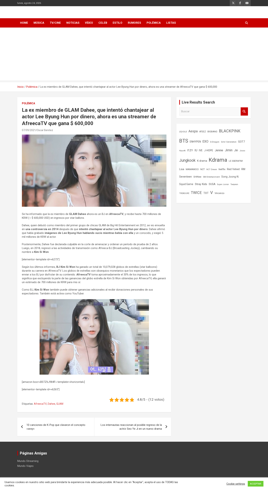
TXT (206, 193)
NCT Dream (211, 169)
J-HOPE (208, 150)
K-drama (202, 160)
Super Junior (223, 184)
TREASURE (184, 193)
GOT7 (241, 141)
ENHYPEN (195, 141)
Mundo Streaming (27, 461)
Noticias (72, 22)
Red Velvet (233, 169)
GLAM (59, 403)
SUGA (212, 184)
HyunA (182, 150)
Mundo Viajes (25, 466)
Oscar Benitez (45, 130)
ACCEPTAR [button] (255, 483)
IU (196, 150)
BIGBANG (212, 131)
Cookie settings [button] (235, 483)
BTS (183, 141)
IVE (201, 150)
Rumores (134, 22)
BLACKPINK (229, 131)
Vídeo (89, 22)
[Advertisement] (134, 54)
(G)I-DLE (183, 131)
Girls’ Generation (228, 142)
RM (243, 169)
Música (39, 22)
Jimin (228, 150)
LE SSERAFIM (236, 161)
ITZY (190, 150)
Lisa (181, 169)
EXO (205, 141)
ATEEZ (202, 131)
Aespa (193, 131)
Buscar (244, 111)
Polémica (154, 22)
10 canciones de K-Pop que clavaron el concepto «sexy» (55, 426)
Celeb (102, 22)
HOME (24, 22)
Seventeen (185, 176)
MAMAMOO (192, 169)
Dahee (51, 403)
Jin (236, 150)
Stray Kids (201, 184)
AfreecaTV (40, 403)
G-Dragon (214, 142)
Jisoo (242, 150)
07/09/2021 (29, 130)
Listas (171, 22)
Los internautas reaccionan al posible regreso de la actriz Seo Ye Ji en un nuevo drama (131, 426)
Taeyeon (234, 184)
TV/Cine (55, 22)
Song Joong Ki (230, 176)
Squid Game (186, 184)
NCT (202, 169)
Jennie (219, 150)
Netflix (222, 169)
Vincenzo (219, 193)
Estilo (117, 22)
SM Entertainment (211, 177)
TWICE (196, 193)
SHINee (197, 176)
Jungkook (187, 160)
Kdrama (218, 160)
